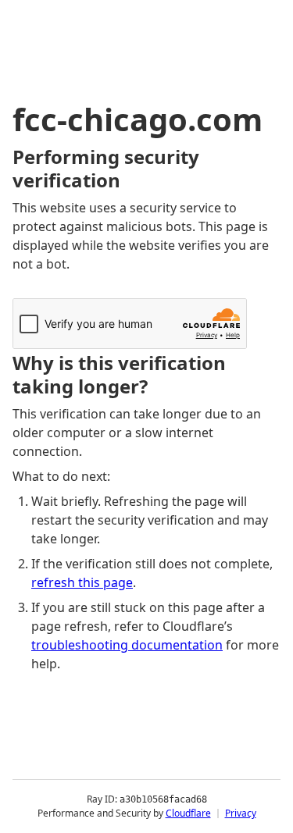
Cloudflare (188, 813)
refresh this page (82, 582)
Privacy (240, 813)
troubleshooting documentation (127, 644)
